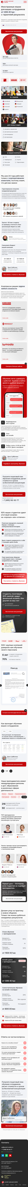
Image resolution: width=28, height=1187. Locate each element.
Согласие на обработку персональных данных (11, 1171)
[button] (14, 274)
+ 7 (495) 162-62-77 (11, 500)
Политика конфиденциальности (8, 1173)
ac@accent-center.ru (7, 1147)
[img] (25, 2)
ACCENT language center (8, 2)
